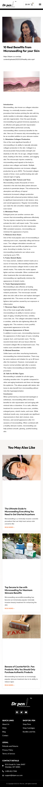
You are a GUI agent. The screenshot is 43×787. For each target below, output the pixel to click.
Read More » (9, 527)
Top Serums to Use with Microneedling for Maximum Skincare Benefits (18, 590)
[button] (40, 4)
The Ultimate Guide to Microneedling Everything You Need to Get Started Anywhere (20, 511)
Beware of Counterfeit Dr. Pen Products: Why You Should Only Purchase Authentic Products (20, 669)
